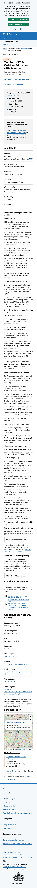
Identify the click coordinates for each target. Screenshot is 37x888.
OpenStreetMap (22, 749)
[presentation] (18, 732)
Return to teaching (9, 809)
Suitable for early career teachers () (18, 159)
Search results (13, 54)
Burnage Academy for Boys (16, 722)
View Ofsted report (11, 656)
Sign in (5, 38)
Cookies (6, 852)
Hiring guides (7, 828)
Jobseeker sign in (9, 799)
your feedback (25, 48)
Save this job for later (15, 85)
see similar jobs (13, 95)
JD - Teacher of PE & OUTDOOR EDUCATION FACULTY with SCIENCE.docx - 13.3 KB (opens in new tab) (18, 598)
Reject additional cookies (18, 24)
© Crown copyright (18, 883)
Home (4, 54)
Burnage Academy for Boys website (17, 664)
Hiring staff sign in (9, 825)
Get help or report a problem (13, 840)
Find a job (6, 802)
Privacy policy (15, 852)
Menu (5, 45)
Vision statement (26, 857)
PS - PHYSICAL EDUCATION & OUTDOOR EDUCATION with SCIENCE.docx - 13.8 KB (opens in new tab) (18, 606)
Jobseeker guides (9, 806)
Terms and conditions (10, 855)
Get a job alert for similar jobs (18, 80)
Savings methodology (10, 857)
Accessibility (24, 855)
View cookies (18, 29)
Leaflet (10, 749)
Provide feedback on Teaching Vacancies (17, 844)
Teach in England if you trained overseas (17, 813)
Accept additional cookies (18, 20)
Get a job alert (12, 771)
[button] (18, 732)
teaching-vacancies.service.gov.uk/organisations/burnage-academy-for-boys (18, 691)
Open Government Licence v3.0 (14, 867)
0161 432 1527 (9, 682)
